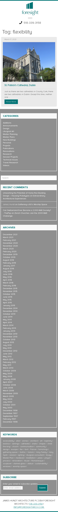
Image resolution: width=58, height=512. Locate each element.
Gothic (22, 452)
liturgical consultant (35, 455)
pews (40, 458)
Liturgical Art (8, 131)
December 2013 (10, 334)
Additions (7, 123)
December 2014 (10, 308)
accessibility (8, 441)
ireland (12, 455)
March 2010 (8, 368)
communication (27, 446)
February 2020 (9, 251)
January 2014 (9, 331)
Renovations (8, 151)
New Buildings (9, 140)
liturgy (48, 455)
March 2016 (8, 283)
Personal (7, 142)
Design (6, 128)
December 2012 (10, 351)
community (41, 446)
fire (21, 449)
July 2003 (7, 402)
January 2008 (9, 379)
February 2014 (9, 328)
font (26, 449)
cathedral (25, 443)
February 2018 (9, 263)
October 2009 (9, 371)
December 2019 (10, 254)
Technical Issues (10, 160)
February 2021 (9, 240)
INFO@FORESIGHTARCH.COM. (29, 507)
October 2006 (9, 385)
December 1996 (10, 422)
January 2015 (9, 305)
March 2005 (8, 396)
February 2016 (9, 285)
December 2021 (10, 234)
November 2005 (10, 393)
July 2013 (7, 345)
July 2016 (7, 271)
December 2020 (10, 243)
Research (7, 154)
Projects (6, 145)
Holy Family (41, 452)
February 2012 (9, 362)
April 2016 (7, 280)
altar (18, 441)
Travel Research (10, 162)
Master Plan (8, 458)
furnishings (43, 449)
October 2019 (9, 257)
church (15, 446)
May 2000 (7, 407)
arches (25, 441)
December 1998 (10, 410)
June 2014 (7, 317)
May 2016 (7, 277)
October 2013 (9, 339)
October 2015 (9, 294)
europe (14, 449)
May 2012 (7, 356)
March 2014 (8, 325)
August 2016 (8, 268)
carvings (15, 443)
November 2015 (10, 291)
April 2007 (7, 382)
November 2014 (10, 311)
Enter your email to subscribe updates (20, 484)
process (6, 460)
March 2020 (8, 248)
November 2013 (10, 336)
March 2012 (8, 359)
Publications (8, 148)
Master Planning (10, 134)
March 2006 (8, 390)
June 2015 (7, 297)
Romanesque (37, 460)
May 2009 (7, 373)
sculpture (7, 463)
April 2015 (7, 302)
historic (31, 452)
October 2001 (9, 405)
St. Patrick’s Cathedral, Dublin (20, 85)
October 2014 (9, 314)
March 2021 (8, 237)
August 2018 (8, 260)
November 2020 (10, 246)
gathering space (10, 452)
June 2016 (7, 274)
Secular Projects (10, 157)
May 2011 (7, 365)
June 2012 (7, 353)
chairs (34, 443)
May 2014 (7, 319)
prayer (47, 458)
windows (7, 466)
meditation (30, 458)
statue (30, 463)
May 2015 (7, 300)
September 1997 (10, 416)
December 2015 (10, 288)
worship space (19, 466)
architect (34, 441)
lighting (21, 455)
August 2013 (8, 342)
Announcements (10, 125)
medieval (20, 458)
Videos (6, 165)
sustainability (41, 463)
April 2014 (7, 322)
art (41, 441)
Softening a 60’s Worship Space (32, 204)
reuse (26, 460)
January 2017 (9, 266)
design (6, 449)
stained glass (19, 463)
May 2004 (7, 399)
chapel (42, 443)
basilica (6, 443)
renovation (17, 460)
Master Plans (9, 137)
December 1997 (10, 413)
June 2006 (8, 388)
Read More (11, 101)
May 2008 (7, 376)
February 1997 (9, 419)
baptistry (48, 441)
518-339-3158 (32, 23)
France (33, 449)
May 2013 (7, 348)
